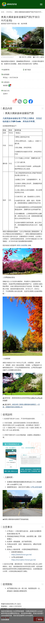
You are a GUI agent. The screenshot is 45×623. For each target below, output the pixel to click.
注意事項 (7, 527)
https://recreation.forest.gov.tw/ (23, 560)
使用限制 (7, 584)
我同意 (40, 619)
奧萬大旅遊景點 (22, 245)
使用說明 (7, 414)
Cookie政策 (5, 619)
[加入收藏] (14, 101)
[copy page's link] (20, 101)
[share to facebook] (31, 101)
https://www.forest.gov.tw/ (21, 555)
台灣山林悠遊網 (36, 487)
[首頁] (9, 4)
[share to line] (25, 101)
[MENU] (41, 4)
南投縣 (5, 85)
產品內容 (7, 108)
